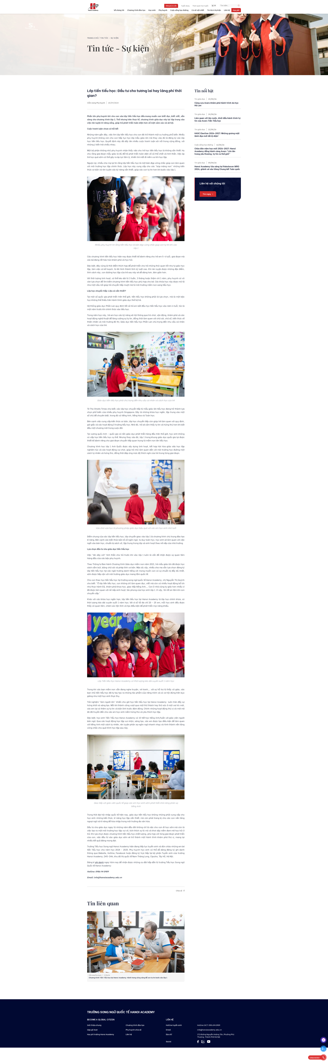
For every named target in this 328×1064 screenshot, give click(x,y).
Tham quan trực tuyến (200, 6)
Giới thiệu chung (94, 1025)
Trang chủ (93, 37)
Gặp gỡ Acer (92, 1029)
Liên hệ (227, 10)
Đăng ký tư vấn (171, 6)
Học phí (236, 10)
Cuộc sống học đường (179, 10)
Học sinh (152, 10)
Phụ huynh (163, 10)
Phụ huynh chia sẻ (133, 1029)
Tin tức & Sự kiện (214, 10)
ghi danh (99, 862)
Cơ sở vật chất (198, 10)
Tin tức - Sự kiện (109, 37)
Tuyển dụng (185, 6)
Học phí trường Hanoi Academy (100, 1034)
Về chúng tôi (119, 10)
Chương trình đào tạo (136, 10)
